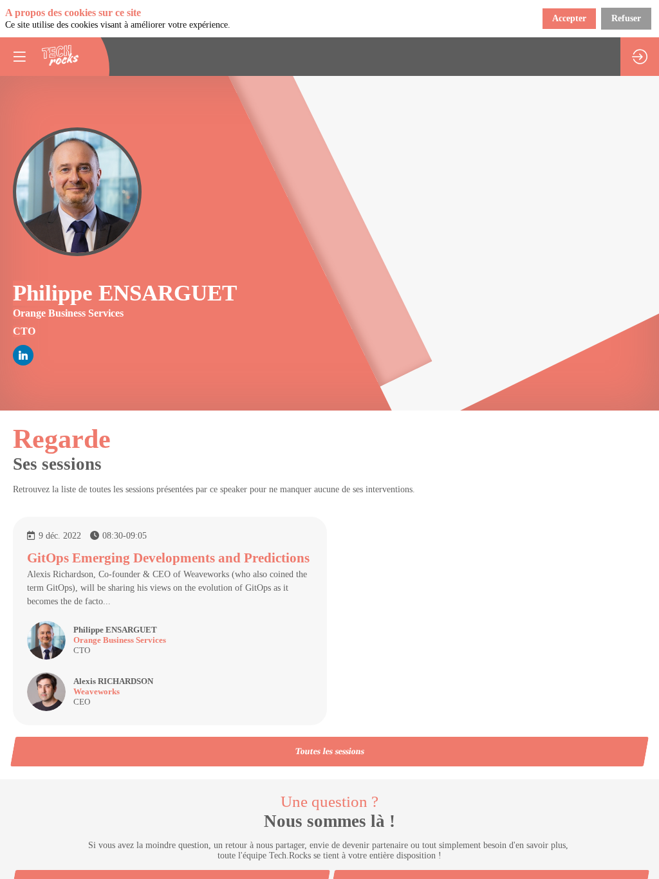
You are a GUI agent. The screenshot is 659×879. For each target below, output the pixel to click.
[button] (19, 56)
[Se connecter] (639, 56)
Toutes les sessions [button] (329, 751)
